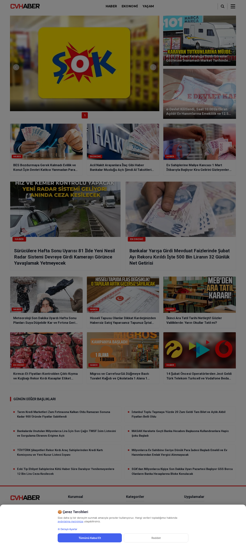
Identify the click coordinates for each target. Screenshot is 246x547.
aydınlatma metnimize (70, 521)
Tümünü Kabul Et (90, 537)
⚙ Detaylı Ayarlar (67, 529)
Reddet (156, 537)
